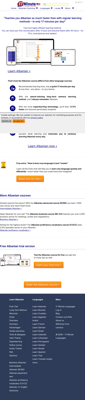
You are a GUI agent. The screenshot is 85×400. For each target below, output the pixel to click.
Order (12, 317)
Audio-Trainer (15, 348)
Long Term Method (18, 310)
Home (13, 8)
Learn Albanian (39, 306)
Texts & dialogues (17, 334)
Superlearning (15, 341)
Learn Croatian (39, 313)
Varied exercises (16, 331)
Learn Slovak (38, 348)
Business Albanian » (9, 219)
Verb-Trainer (15, 338)
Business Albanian (17, 362)
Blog (58, 313)
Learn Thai (37, 355)
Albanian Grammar (26, 8)
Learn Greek (38, 331)
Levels (58, 8)
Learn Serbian (38, 345)
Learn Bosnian (39, 310)
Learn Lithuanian (40, 338)
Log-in (59, 310)
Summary (13, 324)
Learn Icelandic (39, 334)
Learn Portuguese (40, 341)
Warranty (13, 313)
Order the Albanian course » (42, 284)
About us (60, 320)
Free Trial (13, 306)
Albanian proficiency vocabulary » (15, 230)
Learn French (38, 324)
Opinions (13, 355)
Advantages (14, 327)
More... (68, 8)
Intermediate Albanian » (11, 208)
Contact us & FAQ (64, 317)
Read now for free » (30, 178)
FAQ (11, 352)
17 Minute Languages (65, 306)
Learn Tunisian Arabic (42, 359)
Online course (15, 345)
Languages (45, 8)
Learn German (39, 327)
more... (35, 362)
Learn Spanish (39, 352)
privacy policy (37, 118)
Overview (13, 320)
